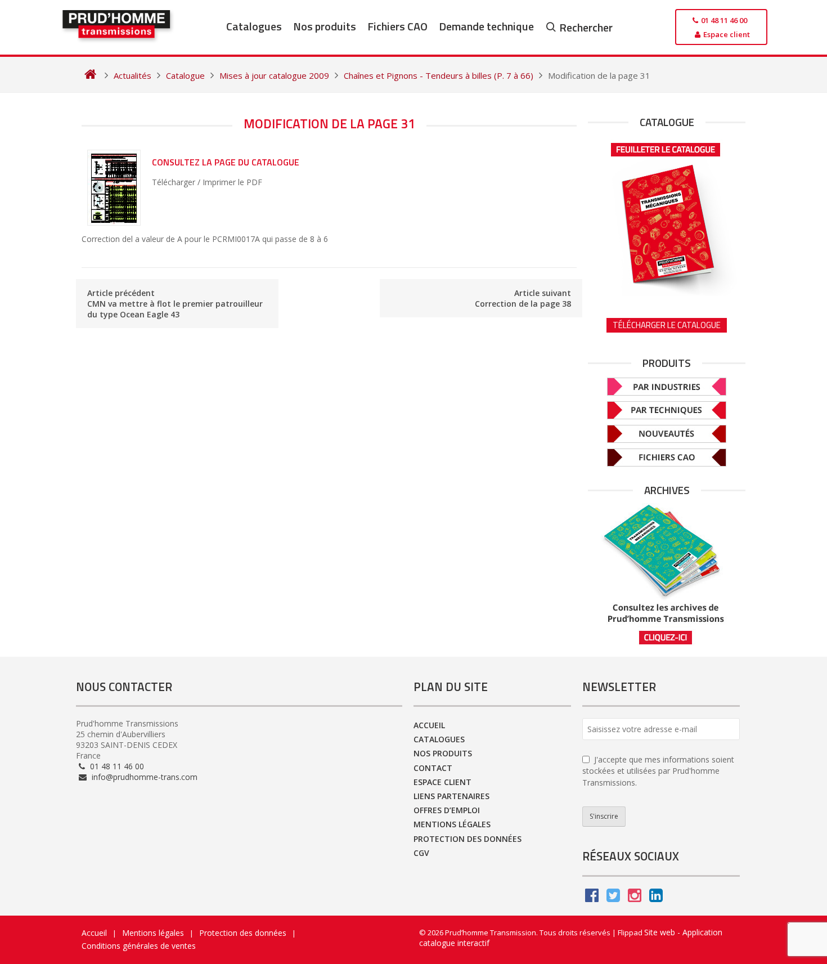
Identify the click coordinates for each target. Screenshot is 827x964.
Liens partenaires (451, 796)
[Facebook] (591, 898)
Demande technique (486, 26)
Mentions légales (452, 824)
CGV (421, 853)
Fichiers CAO (397, 26)
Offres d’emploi (447, 810)
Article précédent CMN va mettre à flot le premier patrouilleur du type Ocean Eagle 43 (175, 304)
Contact (433, 768)
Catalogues (254, 26)
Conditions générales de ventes (139, 945)
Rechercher (586, 27)
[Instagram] (634, 898)
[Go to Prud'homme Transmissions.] (90, 75)
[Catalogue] (666, 215)
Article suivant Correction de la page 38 (523, 298)
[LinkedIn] (656, 898)
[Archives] (666, 574)
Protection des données (468, 838)
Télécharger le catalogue (667, 325)
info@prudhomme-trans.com (143, 777)
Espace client (442, 782)
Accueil (429, 725)
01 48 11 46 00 (116, 766)
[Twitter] (613, 898)
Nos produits (324, 26)
